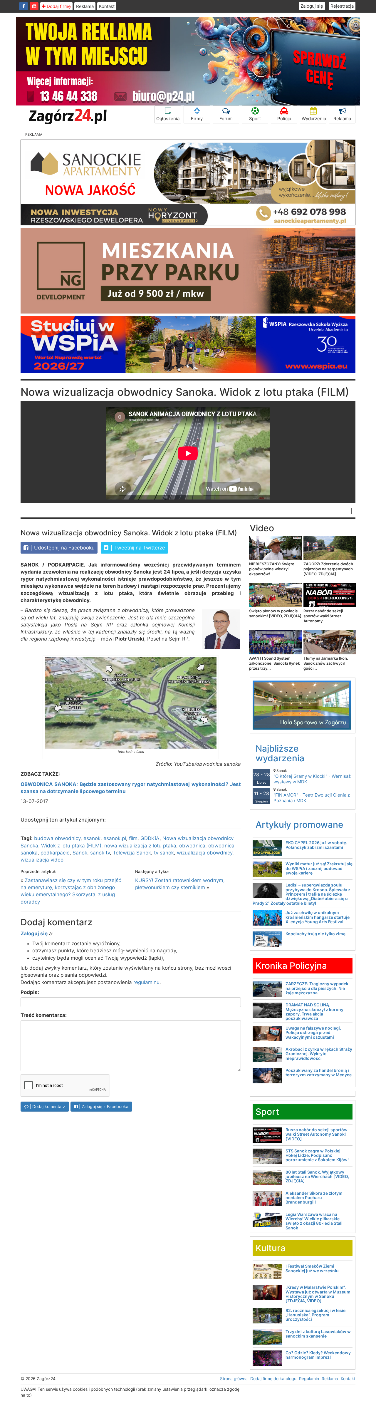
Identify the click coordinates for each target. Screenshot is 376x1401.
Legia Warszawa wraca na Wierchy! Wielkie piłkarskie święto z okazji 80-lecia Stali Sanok (314, 1221)
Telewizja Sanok (132, 853)
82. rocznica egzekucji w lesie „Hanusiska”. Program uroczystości (315, 1315)
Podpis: (30, 992)
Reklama (85, 6)
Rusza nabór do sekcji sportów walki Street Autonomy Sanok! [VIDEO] (317, 1134)
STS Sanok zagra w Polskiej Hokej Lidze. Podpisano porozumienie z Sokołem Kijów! (317, 1155)
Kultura (271, 1248)
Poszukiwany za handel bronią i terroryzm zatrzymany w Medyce (319, 1072)
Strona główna (234, 1378)
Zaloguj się (312, 6)
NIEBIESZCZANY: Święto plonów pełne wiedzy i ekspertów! (271, 569)
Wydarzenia (314, 118)
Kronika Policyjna (291, 965)
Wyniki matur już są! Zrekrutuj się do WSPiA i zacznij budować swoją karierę (319, 868)
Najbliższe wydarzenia (280, 753)
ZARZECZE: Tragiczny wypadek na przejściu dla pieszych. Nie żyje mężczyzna (317, 988)
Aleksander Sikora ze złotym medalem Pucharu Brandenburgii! (314, 1198)
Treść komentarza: (44, 1015)
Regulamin (309, 1378)
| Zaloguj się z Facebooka (103, 1106)
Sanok (80, 853)
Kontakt (107, 6)
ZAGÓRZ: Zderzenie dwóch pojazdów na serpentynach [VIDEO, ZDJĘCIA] (328, 569)
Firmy (197, 118)
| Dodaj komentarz (46, 1106)
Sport (255, 118)
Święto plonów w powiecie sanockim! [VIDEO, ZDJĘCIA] (275, 613)
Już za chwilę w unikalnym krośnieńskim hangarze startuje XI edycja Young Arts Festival (318, 917)
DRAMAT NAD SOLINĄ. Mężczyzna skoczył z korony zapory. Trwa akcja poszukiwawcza (314, 1011)
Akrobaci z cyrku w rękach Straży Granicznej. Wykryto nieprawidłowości (319, 1054)
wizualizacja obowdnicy (204, 853)
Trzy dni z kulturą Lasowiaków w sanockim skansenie (318, 1333)
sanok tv (100, 853)
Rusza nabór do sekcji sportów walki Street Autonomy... (323, 616)
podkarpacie (55, 853)
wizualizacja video (42, 860)
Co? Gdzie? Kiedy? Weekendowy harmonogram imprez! (318, 1355)
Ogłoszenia (167, 118)
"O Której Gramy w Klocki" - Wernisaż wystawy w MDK (312, 776)
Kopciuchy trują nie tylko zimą (315, 933)
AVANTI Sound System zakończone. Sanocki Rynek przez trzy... (274, 663)
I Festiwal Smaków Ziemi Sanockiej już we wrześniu (312, 1268)
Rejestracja (342, 6)
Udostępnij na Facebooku (64, 548)
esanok (91, 838)
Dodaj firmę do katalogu (273, 1378)
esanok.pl (114, 838)
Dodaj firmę (58, 6)
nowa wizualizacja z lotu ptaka (140, 846)
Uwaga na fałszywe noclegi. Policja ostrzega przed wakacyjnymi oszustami (313, 1032)
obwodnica (192, 846)
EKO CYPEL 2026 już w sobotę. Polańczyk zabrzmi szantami (316, 844)
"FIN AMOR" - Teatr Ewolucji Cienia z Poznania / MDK (311, 795)
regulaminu (146, 982)
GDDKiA (150, 838)
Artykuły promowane (299, 824)
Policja (284, 118)
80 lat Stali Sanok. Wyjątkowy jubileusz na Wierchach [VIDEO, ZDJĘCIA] (317, 1176)
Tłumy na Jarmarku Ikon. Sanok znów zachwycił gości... (325, 663)
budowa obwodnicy (57, 838)
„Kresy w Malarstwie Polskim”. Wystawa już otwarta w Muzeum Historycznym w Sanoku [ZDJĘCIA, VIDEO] (318, 1294)
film (133, 838)
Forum (226, 118)
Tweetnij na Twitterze (139, 548)
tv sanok (164, 853)
